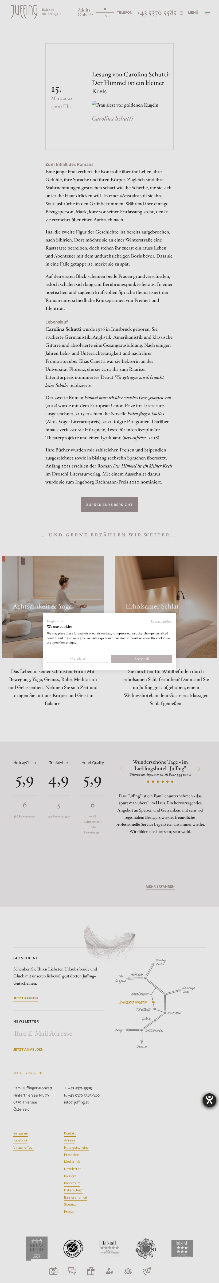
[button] (56, 621)
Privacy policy (161, 620)
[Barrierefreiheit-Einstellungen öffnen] (209, 1100)
